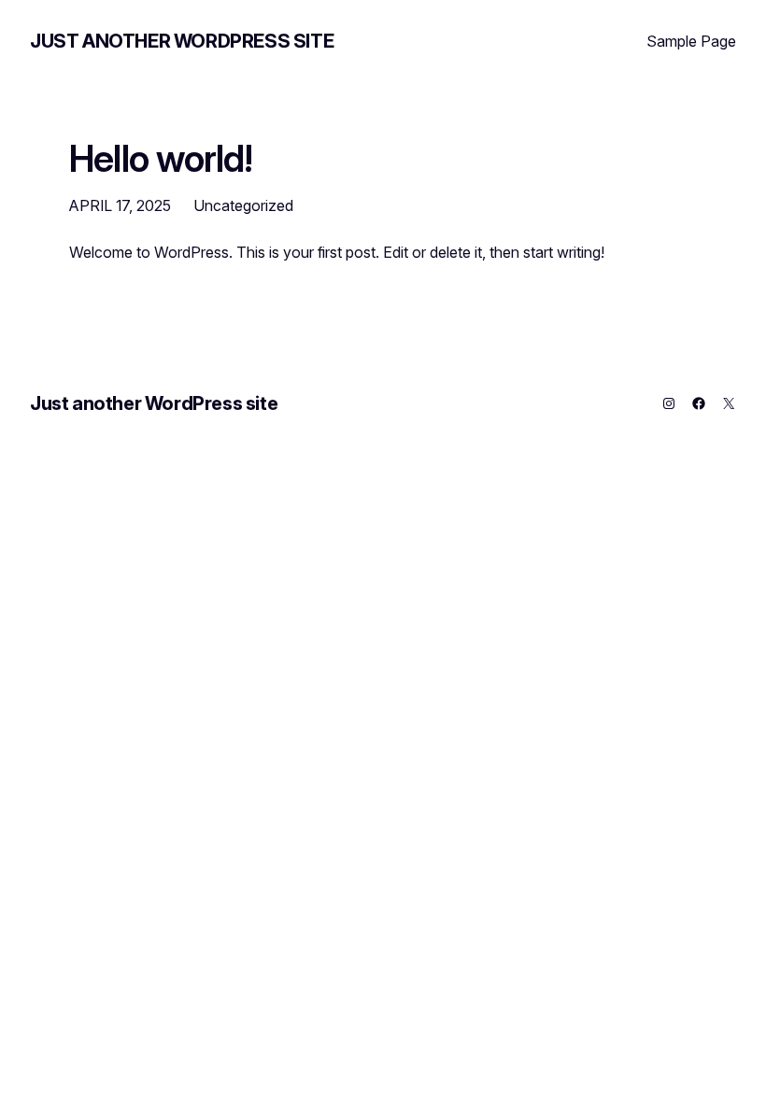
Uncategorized (243, 205)
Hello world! (161, 158)
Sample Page (691, 41)
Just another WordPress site (181, 41)
